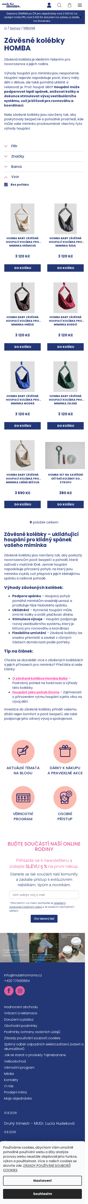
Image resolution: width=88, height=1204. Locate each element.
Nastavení (42, 1180)
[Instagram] (20, 991)
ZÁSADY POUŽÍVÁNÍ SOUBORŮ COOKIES (37, 1167)
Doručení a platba (18, 1019)
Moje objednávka (18, 1098)
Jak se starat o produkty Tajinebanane (35, 1055)
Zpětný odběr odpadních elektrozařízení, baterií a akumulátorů (43, 1046)
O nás (9, 1086)
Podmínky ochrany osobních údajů (32, 1032)
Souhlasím (42, 1193)
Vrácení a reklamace (20, 1013)
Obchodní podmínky (20, 1025)
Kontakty (11, 1080)
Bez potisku (20, 185)
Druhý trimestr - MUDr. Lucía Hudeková (39, 1123)
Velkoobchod (15, 1061)
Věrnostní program (19, 1067)
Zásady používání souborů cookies (32, 1038)
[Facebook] (9, 991)
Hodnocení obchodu (21, 1007)
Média (9, 1073)
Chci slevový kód (44, 918)
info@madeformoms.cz (23, 975)
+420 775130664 (17, 980)
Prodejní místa (15, 1092)
